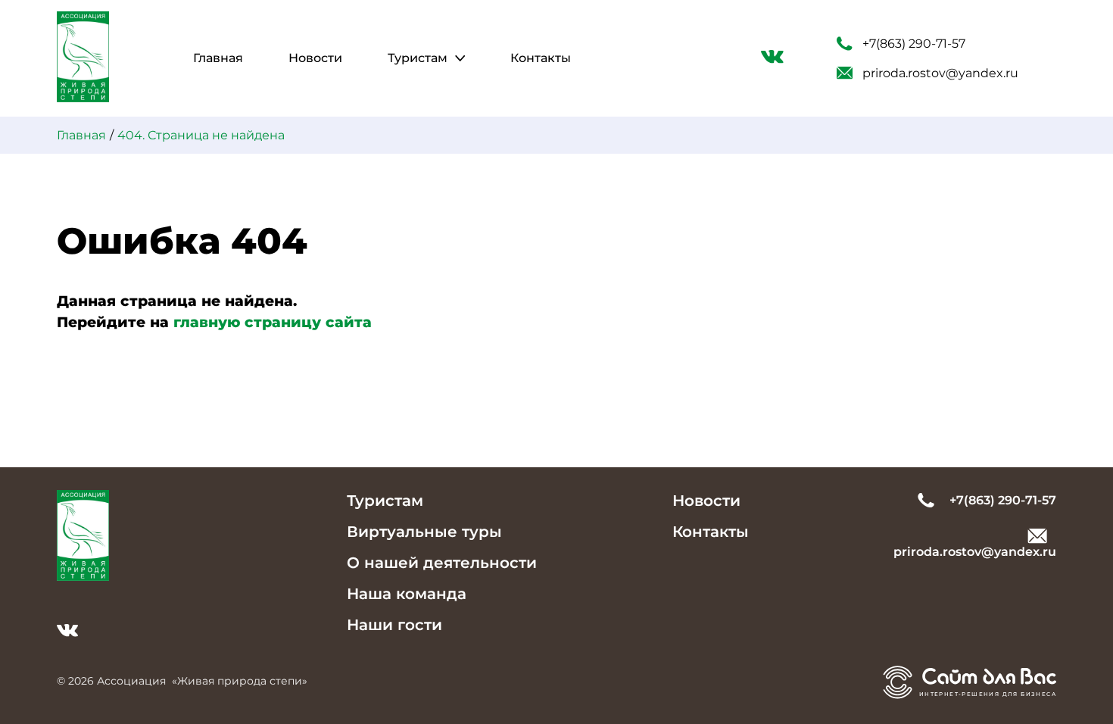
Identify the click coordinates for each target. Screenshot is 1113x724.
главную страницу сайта (272, 322)
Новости (315, 58)
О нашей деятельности (442, 563)
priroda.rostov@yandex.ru (940, 73)
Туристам (417, 58)
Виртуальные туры (424, 532)
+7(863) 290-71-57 (913, 43)
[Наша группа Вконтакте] (772, 59)
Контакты (540, 58)
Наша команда (406, 594)
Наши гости (394, 625)
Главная (218, 58)
